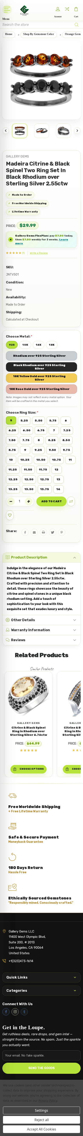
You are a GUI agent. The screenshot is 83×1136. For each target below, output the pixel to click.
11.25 (13, 469)
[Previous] (6, 130)
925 (12, 344)
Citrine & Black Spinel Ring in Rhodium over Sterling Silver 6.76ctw (28, 731)
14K (38, 344)
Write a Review (39, 252)
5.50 (38, 420)
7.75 (25, 440)
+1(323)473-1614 (21, 961)
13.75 (44, 489)
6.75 (40, 430)
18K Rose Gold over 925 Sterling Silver (39, 389)
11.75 (43, 469)
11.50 (28, 469)
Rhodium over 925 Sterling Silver (39, 355)
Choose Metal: (19, 336)
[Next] (77, 130)
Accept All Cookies (41, 1129)
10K (25, 344)
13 (58, 479)
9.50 (52, 450)
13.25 (13, 489)
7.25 (66, 430)
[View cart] (76, 9)
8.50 (66, 440)
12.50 (29, 479)
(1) (23, 252)
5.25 (24, 420)
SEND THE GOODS (41, 1068)
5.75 (52, 420)
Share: (11, 531)
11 (70, 459)
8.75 (12, 450)
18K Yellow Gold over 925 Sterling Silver (39, 378)
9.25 (38, 450)
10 (11, 459)
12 (56, 469)
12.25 (13, 479)
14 (58, 489)
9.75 (66, 450)
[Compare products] (67, 9)
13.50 (29, 489)
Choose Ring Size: (22, 412)
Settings (41, 1110)
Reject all (41, 1119)
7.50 (12, 440)
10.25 (25, 459)
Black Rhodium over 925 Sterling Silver (39, 367)
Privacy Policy (48, 1100)
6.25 (12, 430)
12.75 (44, 479)
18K (51, 344)
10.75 (56, 459)
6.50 (26, 430)
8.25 (52, 440)
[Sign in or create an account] (58, 9)
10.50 (41, 459)
